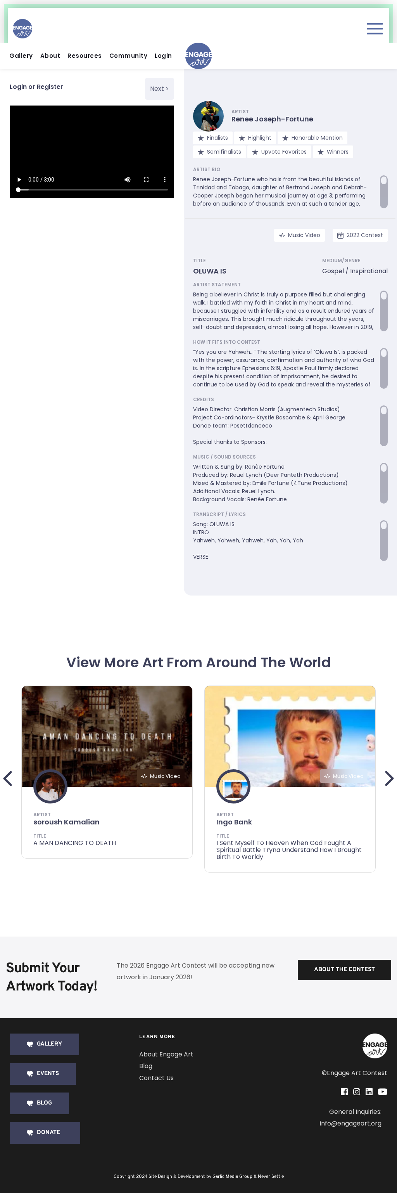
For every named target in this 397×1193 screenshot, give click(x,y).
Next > (159, 88)
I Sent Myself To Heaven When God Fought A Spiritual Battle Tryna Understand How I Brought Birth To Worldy (289, 849)
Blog (145, 1065)
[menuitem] (23, 56)
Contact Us (156, 1078)
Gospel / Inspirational (355, 271)
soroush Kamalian (66, 822)
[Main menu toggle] (375, 28)
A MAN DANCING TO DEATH (74, 842)
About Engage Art (166, 1054)
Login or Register (36, 86)
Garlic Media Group (232, 1177)
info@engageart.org (350, 1123)
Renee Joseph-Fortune (272, 119)
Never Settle (271, 1177)
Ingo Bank (234, 822)
